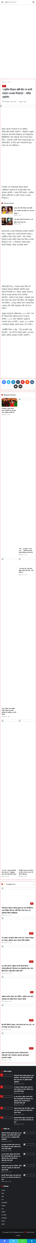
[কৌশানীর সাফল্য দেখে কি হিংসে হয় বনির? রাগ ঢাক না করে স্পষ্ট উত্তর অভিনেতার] (26, 794)
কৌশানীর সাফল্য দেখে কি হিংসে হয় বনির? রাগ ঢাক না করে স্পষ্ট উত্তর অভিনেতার (26, 872)
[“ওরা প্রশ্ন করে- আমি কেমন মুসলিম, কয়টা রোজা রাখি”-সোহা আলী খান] (26, 562)
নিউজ (3, 1193)
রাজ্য (3, 1196)
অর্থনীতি (3, 1212)
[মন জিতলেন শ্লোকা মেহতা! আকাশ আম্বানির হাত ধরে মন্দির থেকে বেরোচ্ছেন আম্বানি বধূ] (9, 402)
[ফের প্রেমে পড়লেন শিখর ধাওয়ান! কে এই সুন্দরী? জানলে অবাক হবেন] (7, 221)
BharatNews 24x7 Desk (10, 101)
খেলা (3, 1209)
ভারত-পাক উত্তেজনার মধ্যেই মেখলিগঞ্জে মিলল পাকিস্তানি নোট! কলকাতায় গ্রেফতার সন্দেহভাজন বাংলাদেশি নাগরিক (15, 1055)
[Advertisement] (18, 23)
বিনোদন (9, 82)
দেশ (2, 1199)
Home (5, 82)
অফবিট (3, 1224)
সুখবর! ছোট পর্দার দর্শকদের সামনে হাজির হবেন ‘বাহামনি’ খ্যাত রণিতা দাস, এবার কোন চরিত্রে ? (24, 210)
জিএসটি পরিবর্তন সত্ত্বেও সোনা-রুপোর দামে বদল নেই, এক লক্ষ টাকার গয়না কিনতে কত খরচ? (24, 1120)
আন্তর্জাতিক (4, 1202)
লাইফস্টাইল (4, 1218)
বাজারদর (3, 1205)
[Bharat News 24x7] (10, 2)
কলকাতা (3, 1190)
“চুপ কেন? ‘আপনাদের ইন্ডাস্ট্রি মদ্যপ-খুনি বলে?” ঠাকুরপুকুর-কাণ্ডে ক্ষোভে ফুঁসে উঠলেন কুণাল (9, 872)
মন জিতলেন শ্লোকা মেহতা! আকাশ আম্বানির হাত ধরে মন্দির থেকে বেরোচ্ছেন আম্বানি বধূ (9, 410)
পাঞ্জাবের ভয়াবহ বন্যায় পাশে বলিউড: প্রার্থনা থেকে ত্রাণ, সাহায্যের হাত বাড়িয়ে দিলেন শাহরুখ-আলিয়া (24, 1110)
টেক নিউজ (4, 1215)
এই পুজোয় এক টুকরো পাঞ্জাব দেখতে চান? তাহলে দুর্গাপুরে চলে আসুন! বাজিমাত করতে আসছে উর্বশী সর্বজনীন (23, 1089)
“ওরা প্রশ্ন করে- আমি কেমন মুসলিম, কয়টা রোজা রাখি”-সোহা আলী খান (26, 570)
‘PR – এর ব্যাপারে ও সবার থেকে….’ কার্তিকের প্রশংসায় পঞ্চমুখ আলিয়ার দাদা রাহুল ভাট (26, 550)
